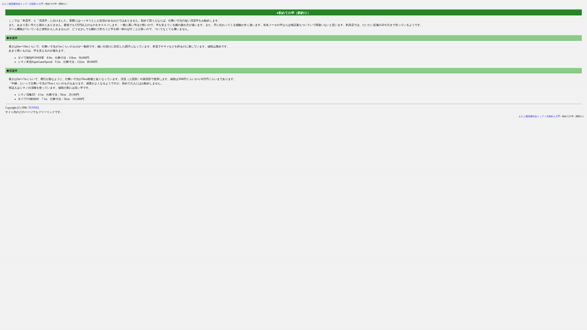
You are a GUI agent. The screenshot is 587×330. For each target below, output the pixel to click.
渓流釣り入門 (36, 4)
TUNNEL (33, 107)
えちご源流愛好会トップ (14, 4)
